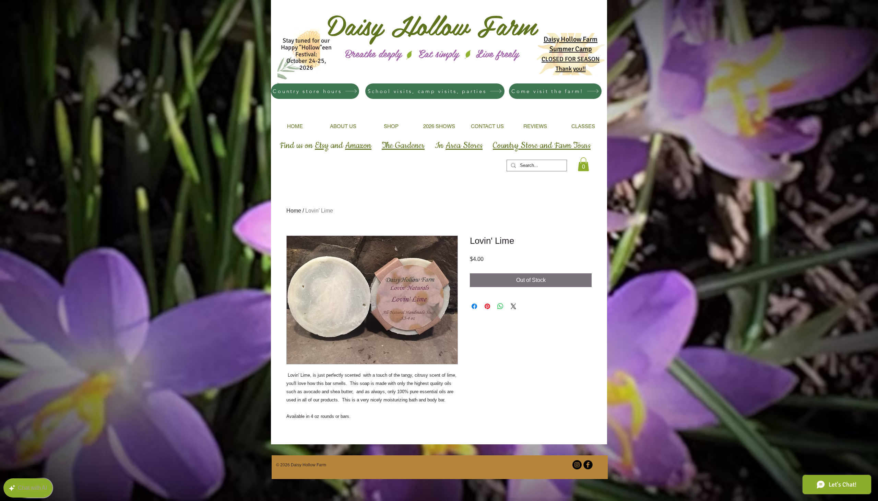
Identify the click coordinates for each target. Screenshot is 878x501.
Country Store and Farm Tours (542, 145)
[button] (583, 164)
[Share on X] (513, 306)
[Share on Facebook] (474, 306)
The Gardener (403, 145)
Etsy (322, 145)
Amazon (358, 145)
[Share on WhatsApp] (500, 306)
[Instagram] (577, 464)
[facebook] (588, 464)
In (459, 145)
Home (293, 211)
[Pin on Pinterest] (487, 306)
